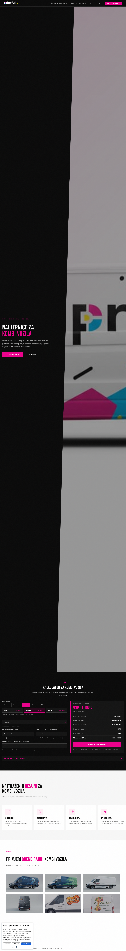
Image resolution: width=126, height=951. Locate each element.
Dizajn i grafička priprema (46, 730)
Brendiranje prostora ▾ (59, 3)
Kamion (34, 705)
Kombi (26, 705)
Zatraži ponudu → (113, 3)
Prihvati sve (26, 943)
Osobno (6, 705)
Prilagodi (7, 943)
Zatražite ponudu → (12, 354)
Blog (100, 3)
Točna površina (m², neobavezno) (15, 742)
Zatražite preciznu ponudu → (97, 745)
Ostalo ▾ (92, 3)
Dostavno (16, 705)
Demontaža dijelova (10, 730)
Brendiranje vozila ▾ (78, 3)
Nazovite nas (31, 354)
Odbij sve (16, 943)
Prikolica (43, 705)
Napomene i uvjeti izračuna (15, 758)
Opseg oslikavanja (9, 718)
